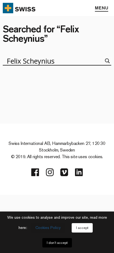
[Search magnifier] (107, 61)
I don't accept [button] (57, 243)
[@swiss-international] (79, 172)
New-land (30, 80)
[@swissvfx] (35, 172)
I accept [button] (82, 228)
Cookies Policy (48, 227)
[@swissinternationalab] (50, 172)
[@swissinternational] (64, 172)
